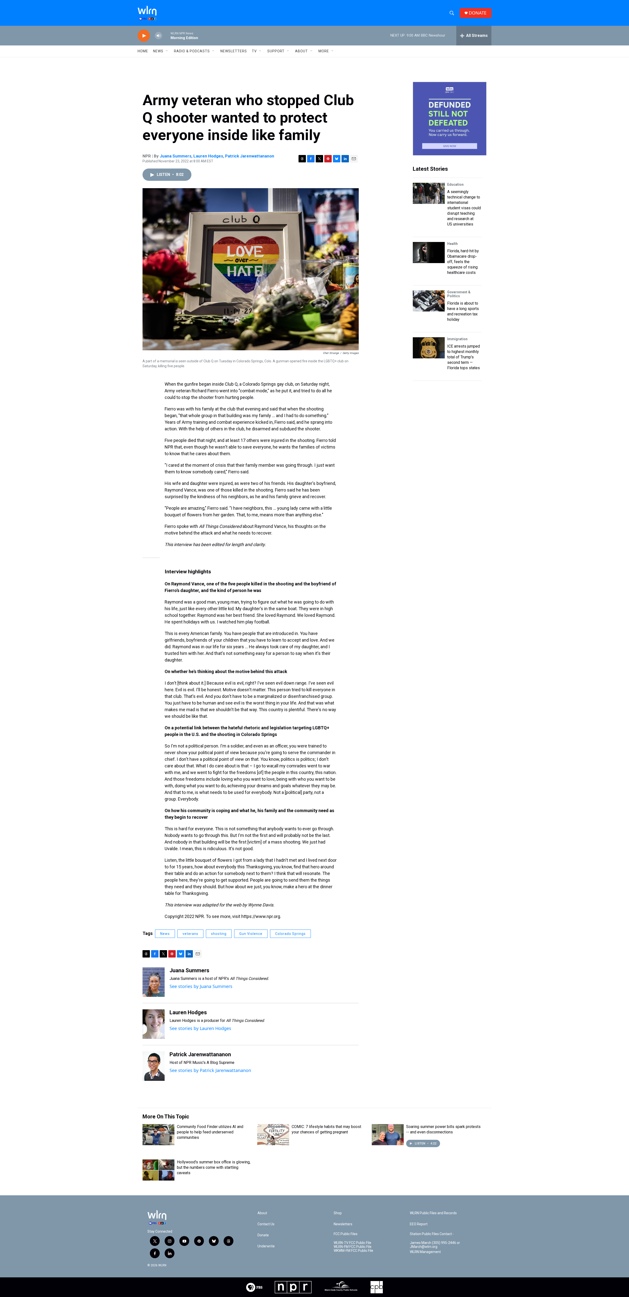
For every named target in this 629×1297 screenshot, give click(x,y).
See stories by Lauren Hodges (200, 1028)
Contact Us (265, 1224)
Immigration (457, 339)
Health (452, 244)
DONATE (477, 12)
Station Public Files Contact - (432, 1234)
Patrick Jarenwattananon (249, 156)
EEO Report (419, 1224)
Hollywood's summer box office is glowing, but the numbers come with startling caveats (213, 1167)
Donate (263, 1235)
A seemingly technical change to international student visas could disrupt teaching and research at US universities (464, 207)
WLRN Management (425, 1252)
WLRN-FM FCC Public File (353, 1247)
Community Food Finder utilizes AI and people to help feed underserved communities (210, 1132)
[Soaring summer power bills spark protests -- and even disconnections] (388, 1134)
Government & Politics (459, 294)
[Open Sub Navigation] (167, 51)
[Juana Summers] (154, 982)
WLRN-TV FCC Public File (352, 1243)
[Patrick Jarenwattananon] (154, 1066)
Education (455, 184)
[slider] (166, 35)
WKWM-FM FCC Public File (353, 1251)
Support (276, 51)
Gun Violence (250, 934)
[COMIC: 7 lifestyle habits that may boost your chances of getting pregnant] (273, 1134)
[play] (144, 36)
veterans (190, 934)
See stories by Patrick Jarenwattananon (210, 1070)
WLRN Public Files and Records (433, 1213)
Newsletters (233, 51)
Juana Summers (175, 156)
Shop (338, 1213)
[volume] (158, 35)
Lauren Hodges (208, 156)
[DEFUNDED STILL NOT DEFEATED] (449, 118)
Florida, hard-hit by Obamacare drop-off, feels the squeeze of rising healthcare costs (463, 262)
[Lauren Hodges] (154, 1024)
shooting (219, 934)
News (165, 934)
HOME (143, 51)
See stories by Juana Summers (201, 986)
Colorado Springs (290, 934)
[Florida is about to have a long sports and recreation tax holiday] (429, 300)
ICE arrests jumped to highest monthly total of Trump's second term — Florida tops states (463, 357)
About (301, 51)
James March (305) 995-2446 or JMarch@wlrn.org (435, 1245)
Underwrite (266, 1246)
